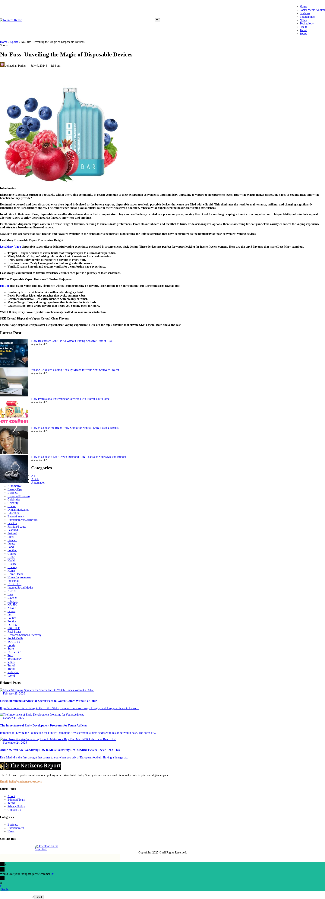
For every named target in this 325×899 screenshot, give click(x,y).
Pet (9, 614)
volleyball (13, 672)
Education (14, 513)
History (12, 563)
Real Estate (14, 631)
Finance (12, 540)
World (11, 675)
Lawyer (12, 597)
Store (11, 648)
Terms (11, 803)
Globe (11, 557)
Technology (307, 23)
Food (11, 546)
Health (304, 26)
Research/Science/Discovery (24, 635)
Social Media (15, 638)
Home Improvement (19, 577)
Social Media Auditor (312, 9)
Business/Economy (19, 496)
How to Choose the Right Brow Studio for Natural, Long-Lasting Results (74, 427)
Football (12, 550)
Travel (303, 30)
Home (303, 6)
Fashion (12, 523)
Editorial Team (16, 799)
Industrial (13, 580)
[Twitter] (20, 847)
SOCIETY (14, 641)
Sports (303, 33)
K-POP (12, 590)
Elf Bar (4, 285)
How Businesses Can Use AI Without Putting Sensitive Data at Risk (71, 340)
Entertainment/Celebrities (22, 519)
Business (305, 13)
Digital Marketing (18, 509)
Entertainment (308, 16)
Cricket (12, 506)
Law (10, 594)
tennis (11, 662)
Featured (13, 530)
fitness (11, 543)
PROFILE (14, 628)
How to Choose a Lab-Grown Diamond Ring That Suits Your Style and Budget (78, 456)
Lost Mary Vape (10, 246)
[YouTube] (29, 847)
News (303, 20)
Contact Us (14, 809)
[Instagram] (12, 847)
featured (12, 533)
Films (11, 536)
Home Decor (15, 574)
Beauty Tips (15, 489)
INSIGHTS (14, 584)
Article (35, 479)
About (11, 796)
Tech (10, 655)
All (33, 475)
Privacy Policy (16, 806)
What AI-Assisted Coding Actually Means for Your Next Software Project (75, 369)
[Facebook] (3, 847)
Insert (39, 897)
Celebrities (14, 499)
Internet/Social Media (20, 587)
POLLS (12, 624)
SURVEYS (14, 651)
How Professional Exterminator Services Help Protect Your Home (70, 398)
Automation (38, 482)
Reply (4, 889)
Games (12, 553)
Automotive (15, 486)
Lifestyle (13, 601)
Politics (12, 618)
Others (11, 611)
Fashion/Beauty (17, 526)
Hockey (12, 567)
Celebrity (13, 502)
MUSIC (12, 604)
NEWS (12, 607)
